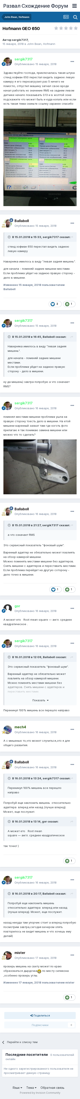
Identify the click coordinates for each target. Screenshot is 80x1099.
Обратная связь (52, 1087)
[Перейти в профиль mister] (7, 955)
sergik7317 (20, 39)
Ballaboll (49, 336)
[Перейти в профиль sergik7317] (7, 61)
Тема (30, 1087)
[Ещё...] (72, 61)
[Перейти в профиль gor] (7, 608)
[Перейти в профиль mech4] (7, 730)
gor (44, 821)
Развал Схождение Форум (35, 6)
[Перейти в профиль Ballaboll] (7, 223)
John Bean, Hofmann (41, 44)
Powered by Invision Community (40, 1092)
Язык (16, 1087)
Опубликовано (36, 64)
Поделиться (41, 1015)
